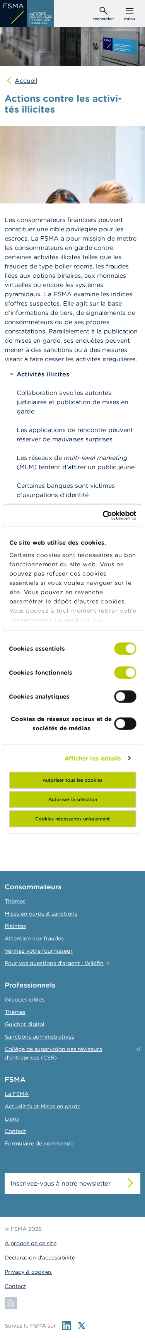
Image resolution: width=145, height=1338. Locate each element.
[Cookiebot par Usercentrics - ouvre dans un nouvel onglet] (103, 515)
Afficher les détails (93, 758)
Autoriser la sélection (72, 799)
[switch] (125, 672)
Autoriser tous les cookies (72, 780)
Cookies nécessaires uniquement (72, 819)
